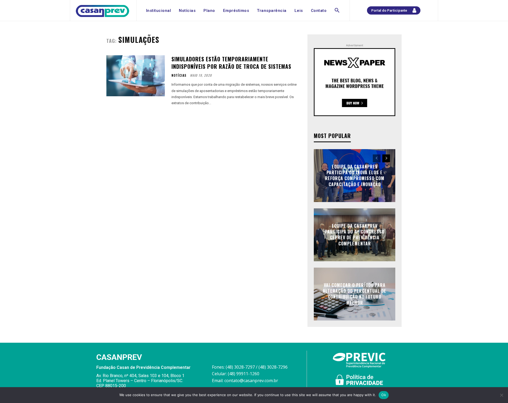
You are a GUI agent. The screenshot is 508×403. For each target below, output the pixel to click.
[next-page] (386, 158)
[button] (337, 10)
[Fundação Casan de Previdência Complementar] (102, 11)
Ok (383, 395)
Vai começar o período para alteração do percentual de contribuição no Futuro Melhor (354, 294)
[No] (501, 395)
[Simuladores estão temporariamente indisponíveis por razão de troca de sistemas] (135, 75)
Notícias (179, 75)
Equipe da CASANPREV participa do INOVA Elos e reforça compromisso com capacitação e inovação (354, 175)
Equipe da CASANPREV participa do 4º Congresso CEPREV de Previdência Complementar (354, 235)
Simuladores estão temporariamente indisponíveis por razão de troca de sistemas (231, 62)
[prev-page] (376, 158)
